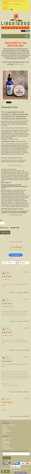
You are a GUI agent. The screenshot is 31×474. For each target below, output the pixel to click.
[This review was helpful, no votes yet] (24, 292)
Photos (4, 426)
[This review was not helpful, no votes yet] (27, 292)
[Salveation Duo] (15, 85)
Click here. (19, 64)
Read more (5, 380)
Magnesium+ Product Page (15, 165)
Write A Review (15, 255)
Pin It (3, 102)
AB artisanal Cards (7, 448)
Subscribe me (7, 457)
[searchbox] (8, 262)
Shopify (18, 470)
